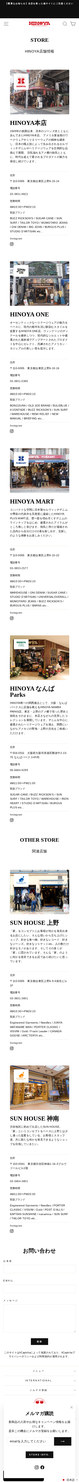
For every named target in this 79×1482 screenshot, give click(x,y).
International (38, 1380)
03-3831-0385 (19, 381)
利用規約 (45, 1356)
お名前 (7, 1261)
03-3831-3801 (19, 998)
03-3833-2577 (19, 568)
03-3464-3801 (19, 1181)
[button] (70, 1480)
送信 (39, 1341)
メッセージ (10, 1300)
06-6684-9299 (19, 770)
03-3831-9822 (19, 194)
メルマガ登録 (38, 1390)
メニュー (38, 1371)
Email (8, 1280)
